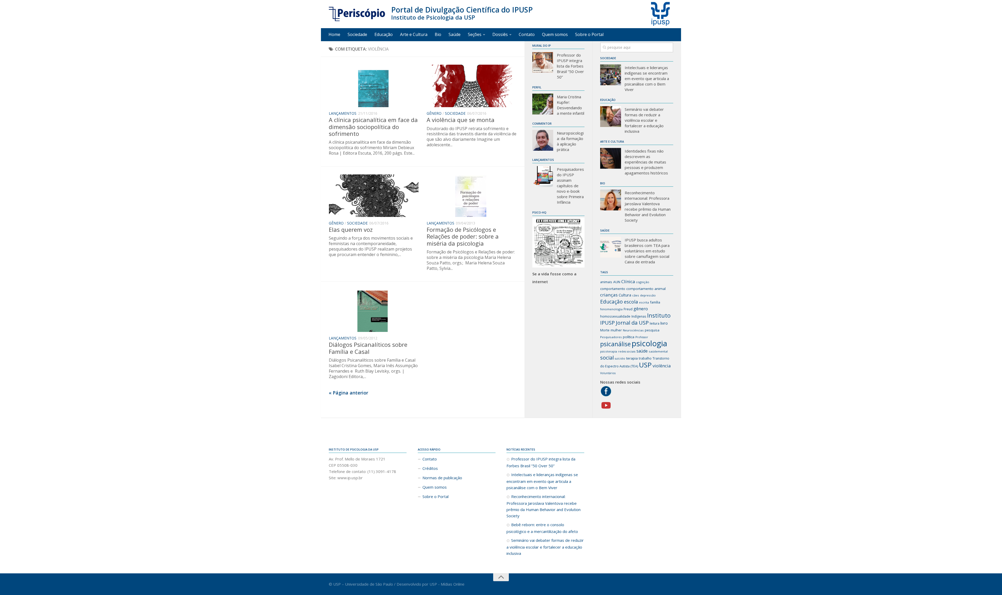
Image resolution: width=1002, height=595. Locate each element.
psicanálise (615, 344)
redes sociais (626, 351)
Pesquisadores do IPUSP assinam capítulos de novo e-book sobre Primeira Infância (570, 186)
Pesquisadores (611, 337)
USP (645, 364)
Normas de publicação (442, 477)
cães (635, 295)
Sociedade (357, 34)
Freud (628, 309)
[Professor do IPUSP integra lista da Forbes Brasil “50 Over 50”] (542, 62)
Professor (641, 337)
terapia (632, 358)
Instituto (659, 315)
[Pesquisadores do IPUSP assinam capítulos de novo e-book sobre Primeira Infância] (542, 176)
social (607, 357)
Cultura (625, 295)
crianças (609, 295)
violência (662, 366)
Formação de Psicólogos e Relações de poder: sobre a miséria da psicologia (463, 236)
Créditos (430, 468)
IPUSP (607, 322)
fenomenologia (611, 309)
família (655, 302)
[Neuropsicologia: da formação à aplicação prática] (542, 140)
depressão (648, 295)
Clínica (628, 281)
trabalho (645, 358)
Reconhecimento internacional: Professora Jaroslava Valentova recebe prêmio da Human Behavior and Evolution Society (648, 206)
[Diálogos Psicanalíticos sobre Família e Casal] (374, 310)
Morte (605, 330)
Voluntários (608, 373)
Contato (527, 34)
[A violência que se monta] (472, 86)
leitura (654, 323)
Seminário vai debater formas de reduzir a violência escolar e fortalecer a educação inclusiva (644, 120)
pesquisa (652, 330)
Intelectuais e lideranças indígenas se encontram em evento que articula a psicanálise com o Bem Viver (647, 78)
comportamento (612, 288)
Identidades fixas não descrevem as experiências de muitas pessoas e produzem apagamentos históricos (646, 161)
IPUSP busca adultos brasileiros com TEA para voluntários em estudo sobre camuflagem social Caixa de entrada (647, 250)
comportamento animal (646, 288)
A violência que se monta (460, 120)
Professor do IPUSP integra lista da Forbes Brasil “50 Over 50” (570, 66)
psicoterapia (608, 351)
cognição (642, 282)
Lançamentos (342, 113)
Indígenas (638, 316)
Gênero (434, 113)
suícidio (620, 358)
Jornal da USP (632, 322)
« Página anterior (348, 393)
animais (606, 282)
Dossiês (500, 34)
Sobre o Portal (589, 34)
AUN (616, 282)
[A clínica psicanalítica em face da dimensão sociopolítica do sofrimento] (374, 86)
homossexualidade (615, 316)
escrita (644, 302)
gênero (641, 309)
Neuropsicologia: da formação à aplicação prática (570, 141)
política (628, 337)
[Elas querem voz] (374, 195)
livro (664, 323)
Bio (438, 34)
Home (334, 34)
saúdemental (658, 351)
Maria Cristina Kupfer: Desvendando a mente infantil (570, 105)
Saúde (455, 34)
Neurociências (633, 330)
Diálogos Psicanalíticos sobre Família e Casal (368, 348)
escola (631, 302)
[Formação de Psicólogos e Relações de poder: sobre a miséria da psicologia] (472, 195)
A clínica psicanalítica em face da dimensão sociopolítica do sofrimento (373, 126)
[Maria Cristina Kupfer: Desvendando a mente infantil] (542, 104)
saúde (642, 351)
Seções (474, 34)
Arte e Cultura (413, 34)
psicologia (649, 343)
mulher (616, 330)
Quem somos (555, 34)
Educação (383, 34)
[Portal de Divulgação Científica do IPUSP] (357, 14)
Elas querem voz (351, 229)
